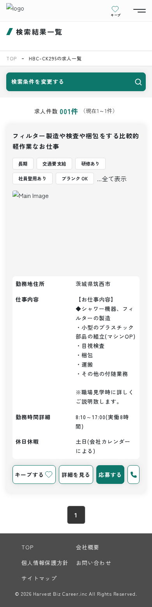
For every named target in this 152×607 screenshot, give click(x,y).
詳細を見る (76, 474)
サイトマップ (39, 578)
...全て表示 (112, 178)
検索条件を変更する (37, 81)
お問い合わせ (93, 562)
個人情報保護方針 (45, 562)
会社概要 (87, 547)
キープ (116, 15)
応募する (110, 474)
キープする (29, 474)
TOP (11, 58)
